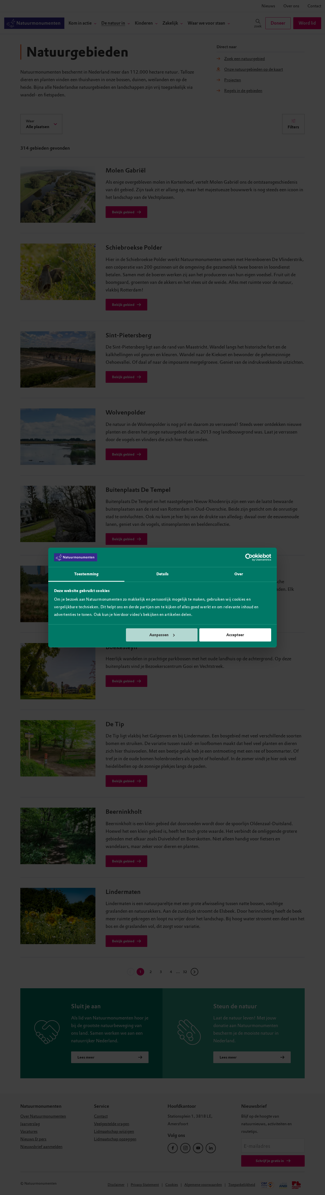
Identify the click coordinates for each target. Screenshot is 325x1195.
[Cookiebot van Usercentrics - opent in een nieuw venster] (249, 557)
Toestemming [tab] (86, 574)
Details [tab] (162, 574)
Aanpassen (159, 635)
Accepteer (235, 635)
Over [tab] (238, 574)
